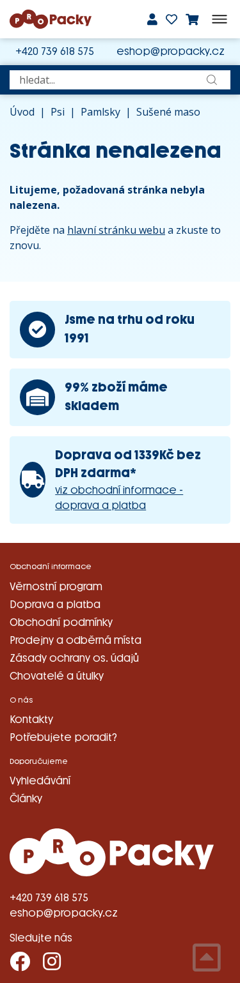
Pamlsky (100, 112)
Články (26, 799)
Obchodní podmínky (61, 622)
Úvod (22, 112)
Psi (58, 112)
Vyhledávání (40, 781)
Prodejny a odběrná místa (75, 640)
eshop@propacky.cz (170, 51)
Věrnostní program (56, 587)
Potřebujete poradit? (63, 737)
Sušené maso (168, 112)
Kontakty (31, 719)
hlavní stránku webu (116, 230)
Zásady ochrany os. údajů (74, 658)
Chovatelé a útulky (57, 676)
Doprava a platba (55, 604)
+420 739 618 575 (54, 51)
